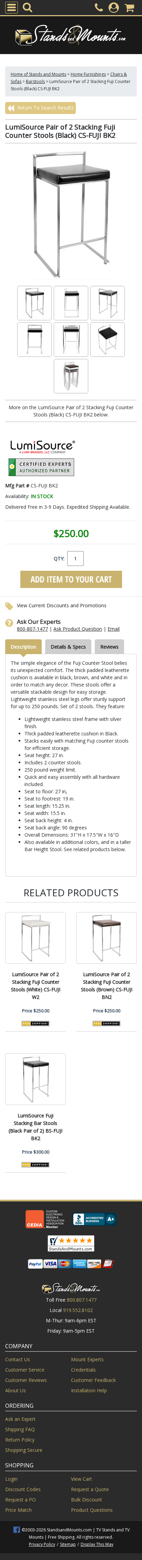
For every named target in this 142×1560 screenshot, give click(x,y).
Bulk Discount (86, 1499)
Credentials (83, 1369)
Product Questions (92, 1510)
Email (114, 629)
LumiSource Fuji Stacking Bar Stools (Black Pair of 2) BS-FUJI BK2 (35, 1126)
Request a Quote (90, 1489)
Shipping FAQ (20, 1429)
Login (11, 1479)
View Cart (81, 1479)
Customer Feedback (93, 1380)
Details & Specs (68, 646)
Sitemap (68, 1544)
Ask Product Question (77, 629)
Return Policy (19, 1439)
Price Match (18, 1510)
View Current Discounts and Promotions (61, 605)
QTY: (59, 558)
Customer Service (24, 1369)
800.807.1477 (82, 1299)
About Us (15, 1390)
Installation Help (89, 1390)
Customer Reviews (26, 1380)
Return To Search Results (45, 107)
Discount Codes (23, 1489)
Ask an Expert (20, 1419)
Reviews (109, 646)
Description (23, 646)
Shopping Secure (23, 1450)
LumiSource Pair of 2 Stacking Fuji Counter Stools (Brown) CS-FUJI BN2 (106, 985)
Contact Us (17, 1359)
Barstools (35, 81)
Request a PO (20, 1499)
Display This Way (97, 1544)
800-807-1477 (32, 629)
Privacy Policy (42, 1544)
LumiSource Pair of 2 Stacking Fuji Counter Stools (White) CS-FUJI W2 (35, 985)
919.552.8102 (78, 1310)
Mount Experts (87, 1359)
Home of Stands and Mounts (38, 74)
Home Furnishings (88, 74)
